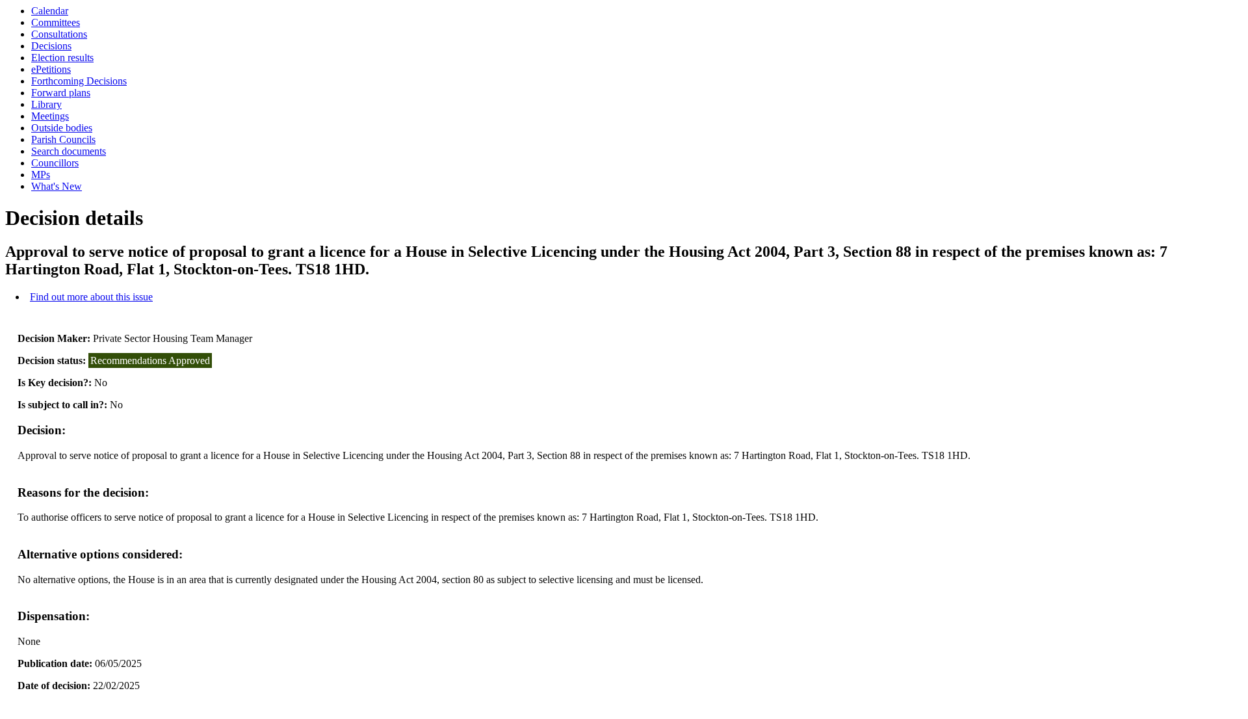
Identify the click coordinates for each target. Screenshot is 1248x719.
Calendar (49, 10)
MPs (40, 174)
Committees (55, 22)
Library (46, 104)
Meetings (50, 116)
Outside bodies (61, 127)
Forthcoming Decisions (79, 80)
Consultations (59, 34)
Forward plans (60, 92)
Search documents (68, 151)
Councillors (55, 162)
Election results (62, 57)
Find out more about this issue (91, 296)
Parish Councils (63, 139)
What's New (56, 186)
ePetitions (51, 69)
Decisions (51, 45)
